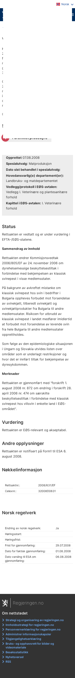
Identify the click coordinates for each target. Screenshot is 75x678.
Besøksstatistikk (17, 652)
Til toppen (37, 588)
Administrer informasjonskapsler (28, 634)
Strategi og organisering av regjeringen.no (35, 620)
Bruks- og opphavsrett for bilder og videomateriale (30, 645)
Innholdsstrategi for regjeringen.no (30, 624)
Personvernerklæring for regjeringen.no (33, 629)
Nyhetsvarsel (15, 657)
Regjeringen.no (28, 603)
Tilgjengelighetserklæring (23, 638)
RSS (8, 661)
